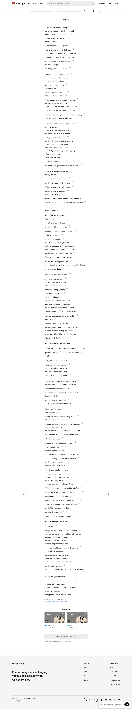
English (46, 641)
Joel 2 (32, 10)
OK (127, 704)
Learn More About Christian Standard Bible (56, 601)
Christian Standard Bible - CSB (58, 641)
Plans (35, 3)
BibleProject (51, 627)
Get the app (102, 3)
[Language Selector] (110, 3)
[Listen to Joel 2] (93, 10)
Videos (41, 3)
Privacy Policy (27, 698)
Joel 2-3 (52, 625)
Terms (34, 698)
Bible (29, 3)
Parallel (88, 10)
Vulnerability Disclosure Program (21, 701)
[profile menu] (116, 3)
